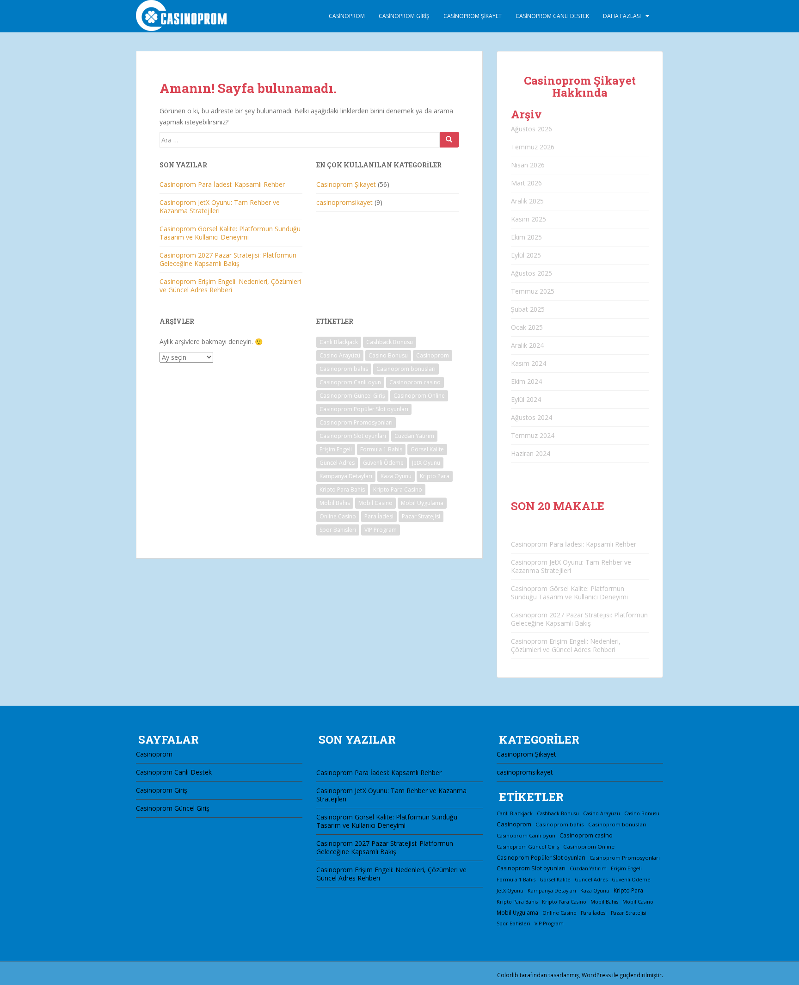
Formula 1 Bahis (381, 449)
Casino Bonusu (388, 355)
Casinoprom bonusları (406, 369)
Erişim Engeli (336, 449)
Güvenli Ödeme (383, 463)
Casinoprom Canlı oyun (350, 382)
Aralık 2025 (527, 201)
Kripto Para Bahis (342, 489)
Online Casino (338, 516)
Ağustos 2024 (531, 417)
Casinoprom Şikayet (472, 16)
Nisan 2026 (528, 164)
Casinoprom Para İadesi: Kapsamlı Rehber (222, 184)
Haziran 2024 (530, 453)
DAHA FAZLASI (622, 16)
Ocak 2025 (527, 327)
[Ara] (449, 140)
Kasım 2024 (528, 363)
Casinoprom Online (419, 396)
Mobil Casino (375, 503)
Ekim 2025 (526, 237)
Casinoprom (347, 16)
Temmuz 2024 (532, 435)
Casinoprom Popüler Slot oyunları (364, 409)
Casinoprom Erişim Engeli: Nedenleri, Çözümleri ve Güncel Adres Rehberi (230, 285)
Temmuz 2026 (532, 146)
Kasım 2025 (528, 219)
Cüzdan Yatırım (414, 436)
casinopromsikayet (344, 202)
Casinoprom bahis (344, 369)
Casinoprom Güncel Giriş (352, 396)
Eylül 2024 (526, 399)
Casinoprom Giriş (404, 16)
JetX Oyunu (426, 463)
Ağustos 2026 (531, 128)
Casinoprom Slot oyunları (353, 436)
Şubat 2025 (528, 309)
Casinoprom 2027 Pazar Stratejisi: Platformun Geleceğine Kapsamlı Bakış (228, 259)
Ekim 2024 (526, 381)
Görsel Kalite (427, 449)
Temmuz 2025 (532, 291)
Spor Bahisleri (338, 530)
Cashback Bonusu (389, 342)
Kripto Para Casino (397, 489)
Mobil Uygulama (422, 503)
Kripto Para (434, 476)
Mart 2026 (526, 183)
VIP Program (380, 530)
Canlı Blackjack (339, 342)
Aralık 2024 (527, 345)
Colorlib (507, 975)
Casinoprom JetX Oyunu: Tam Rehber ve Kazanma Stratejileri (220, 206)
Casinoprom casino (415, 382)
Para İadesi (378, 516)
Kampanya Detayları (346, 476)
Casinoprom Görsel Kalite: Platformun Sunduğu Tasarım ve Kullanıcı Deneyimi (230, 232)
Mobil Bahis (335, 503)
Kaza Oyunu (396, 476)
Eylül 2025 (526, 255)
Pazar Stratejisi (421, 516)
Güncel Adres (337, 463)
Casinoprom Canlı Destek (552, 16)
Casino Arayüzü (340, 355)
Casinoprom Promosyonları (356, 422)
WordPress (596, 975)
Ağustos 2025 (531, 273)
